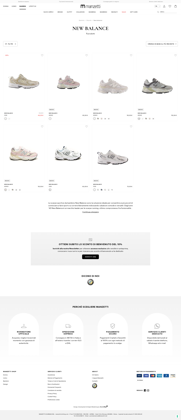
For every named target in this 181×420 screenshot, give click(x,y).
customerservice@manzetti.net (98, 416)
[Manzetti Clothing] (90, 6)
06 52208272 (80, 416)
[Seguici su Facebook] (145, 390)
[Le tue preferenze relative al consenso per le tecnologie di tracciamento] (177, 416)
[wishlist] (42, 55)
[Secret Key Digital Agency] (103, 407)
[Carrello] (175, 6)
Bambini (81, 20)
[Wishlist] (170, 6)
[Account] (164, 6)
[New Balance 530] (23, 82)
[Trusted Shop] (90, 282)
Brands (89, 20)
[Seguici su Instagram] (148, 390)
